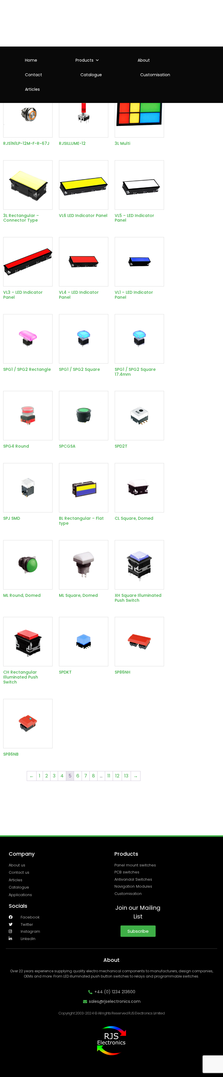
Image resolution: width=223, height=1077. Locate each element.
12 (117, 775)
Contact (33, 75)
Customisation (155, 75)
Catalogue (91, 75)
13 (126, 775)
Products (84, 60)
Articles (32, 89)
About (144, 60)
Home (31, 60)
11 (108, 775)
